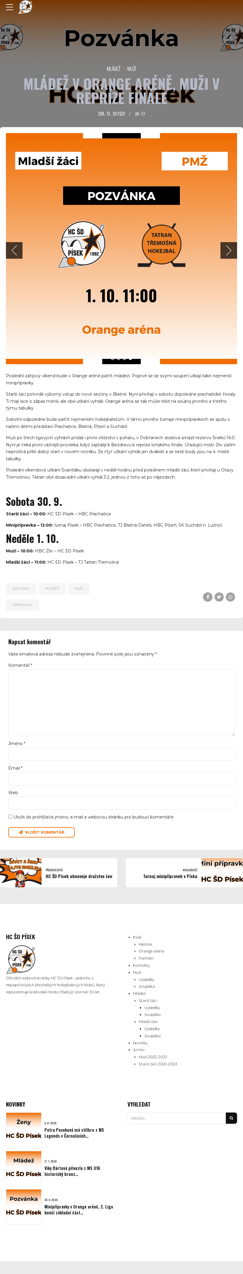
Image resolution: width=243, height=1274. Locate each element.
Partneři (146, 958)
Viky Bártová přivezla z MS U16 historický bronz (72, 1171)
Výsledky (146, 979)
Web (13, 792)
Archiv (139, 1050)
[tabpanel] (121, 248)
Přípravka (22, 605)
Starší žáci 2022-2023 (158, 1064)
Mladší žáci (148, 1021)
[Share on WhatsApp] (230, 597)
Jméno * (16, 743)
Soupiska (147, 986)
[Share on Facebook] (207, 597)
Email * (15, 768)
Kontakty (141, 965)
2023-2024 (21, 588)
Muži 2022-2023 (153, 1057)
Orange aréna (151, 951)
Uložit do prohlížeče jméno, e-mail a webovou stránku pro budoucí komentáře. (94, 817)
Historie (145, 944)
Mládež (113, 68)
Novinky (140, 1043)
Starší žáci (148, 1000)
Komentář (20, 665)
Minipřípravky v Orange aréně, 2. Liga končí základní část (78, 1209)
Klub (137, 937)
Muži (131, 68)
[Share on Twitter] (219, 597)
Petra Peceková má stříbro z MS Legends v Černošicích (74, 1133)
